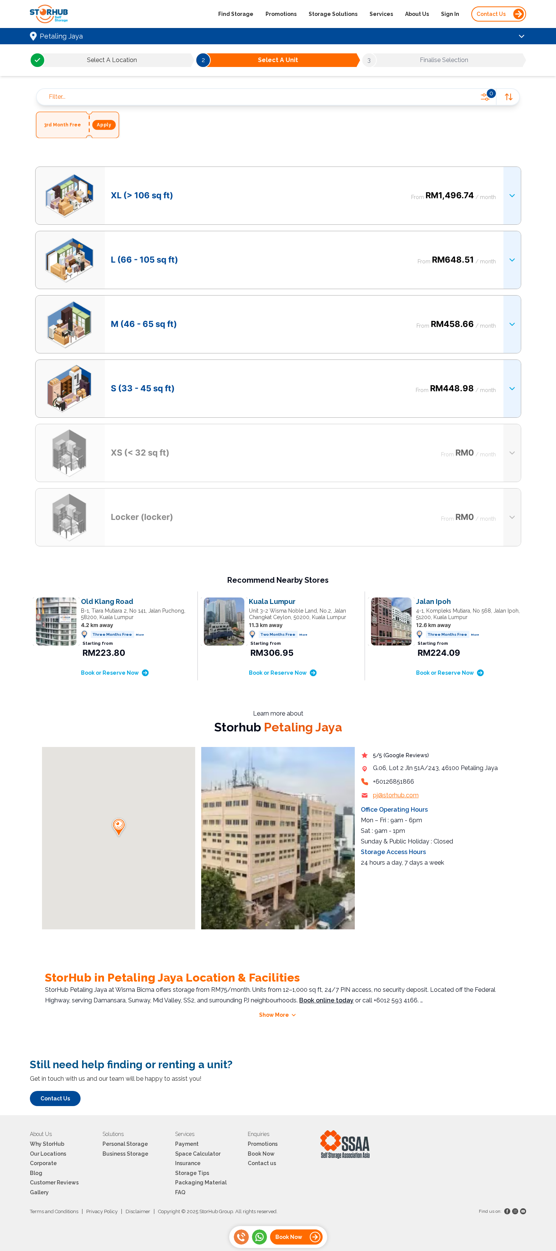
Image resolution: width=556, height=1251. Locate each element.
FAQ (180, 1192)
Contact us (262, 1163)
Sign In (450, 14)
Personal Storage (125, 1144)
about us (41, 1134)
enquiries (258, 1134)
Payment (187, 1144)
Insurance (187, 1163)
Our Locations (48, 1154)
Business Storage (125, 1154)
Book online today (326, 1000)
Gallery (39, 1192)
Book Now (261, 1154)
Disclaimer (138, 1211)
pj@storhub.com (396, 795)
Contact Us (491, 14)
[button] (118, 827)
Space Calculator (198, 1154)
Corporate (43, 1163)
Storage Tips (192, 1173)
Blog (36, 1173)
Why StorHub (47, 1144)
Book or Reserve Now (110, 673)
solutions (113, 1134)
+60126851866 (393, 781)
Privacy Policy (102, 1211)
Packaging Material (201, 1182)
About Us (417, 14)
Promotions (281, 14)
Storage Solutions (333, 14)
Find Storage (235, 14)
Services (381, 14)
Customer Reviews (54, 1182)
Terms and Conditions (54, 1211)
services (184, 1134)
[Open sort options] (507, 97)
